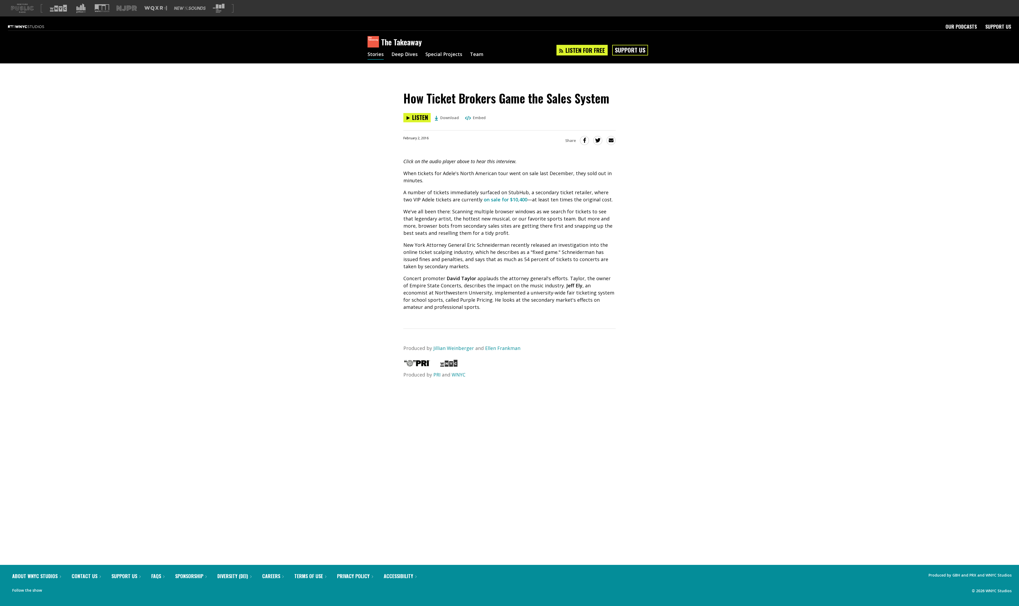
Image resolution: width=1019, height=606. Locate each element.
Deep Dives (404, 54)
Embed (479, 117)
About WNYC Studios (35, 576)
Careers (271, 576)
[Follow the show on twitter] (60, 589)
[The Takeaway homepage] (374, 42)
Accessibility (398, 576)
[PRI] (417, 365)
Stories (376, 54)
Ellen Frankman (502, 348)
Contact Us (84, 576)
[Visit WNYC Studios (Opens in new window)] (102, 8)
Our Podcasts (961, 26)
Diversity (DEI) (232, 576)
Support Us (998, 26)
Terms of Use (308, 576)
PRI (437, 374)
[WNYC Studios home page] (32, 26)
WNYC (458, 374)
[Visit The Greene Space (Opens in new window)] (218, 8)
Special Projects (443, 54)
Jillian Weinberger (453, 348)
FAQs (156, 576)
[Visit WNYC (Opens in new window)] (58, 8)
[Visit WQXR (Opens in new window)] (155, 8)
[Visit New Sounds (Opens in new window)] (190, 8)
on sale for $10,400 (505, 199)
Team (476, 54)
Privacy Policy (353, 576)
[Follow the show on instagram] (70, 589)
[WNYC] (448, 365)
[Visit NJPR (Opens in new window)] (126, 8)
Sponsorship (189, 576)
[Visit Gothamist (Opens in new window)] (81, 8)
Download (449, 117)
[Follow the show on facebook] (49, 589)
